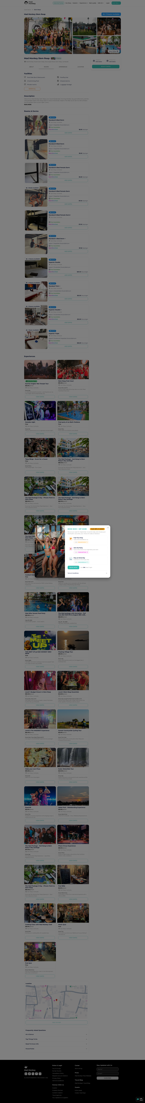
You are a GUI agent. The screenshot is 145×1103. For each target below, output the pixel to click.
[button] (88, 573)
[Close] (108, 527)
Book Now (73, 567)
